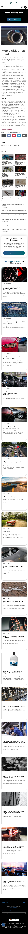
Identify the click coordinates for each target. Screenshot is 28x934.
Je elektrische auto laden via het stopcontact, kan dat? (13, 602)
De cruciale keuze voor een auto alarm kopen (13, 567)
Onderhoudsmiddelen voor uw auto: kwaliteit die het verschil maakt (12, 673)
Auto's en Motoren (14, 19)
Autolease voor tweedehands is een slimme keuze (14, 882)
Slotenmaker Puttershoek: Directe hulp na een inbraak (14, 219)
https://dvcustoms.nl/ (7, 129)
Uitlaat (9, 145)
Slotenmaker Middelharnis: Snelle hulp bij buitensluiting (11, 224)
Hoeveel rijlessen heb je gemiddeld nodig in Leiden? (14, 322)
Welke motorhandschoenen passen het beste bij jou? (14, 777)
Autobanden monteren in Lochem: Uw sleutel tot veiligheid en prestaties (13, 813)
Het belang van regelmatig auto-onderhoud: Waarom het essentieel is (14, 743)
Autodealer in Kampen (10, 496)
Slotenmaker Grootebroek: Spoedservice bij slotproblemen (5, 175)
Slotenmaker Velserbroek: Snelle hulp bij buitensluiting (14, 214)
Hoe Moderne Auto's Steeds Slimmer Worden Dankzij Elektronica (11, 288)
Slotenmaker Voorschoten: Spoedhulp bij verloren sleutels (7, 197)
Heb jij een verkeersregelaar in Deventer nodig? (12, 462)
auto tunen (4, 145)
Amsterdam (6, 531)
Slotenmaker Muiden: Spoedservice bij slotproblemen (14, 210)
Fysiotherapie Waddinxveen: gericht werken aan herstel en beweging (7, 163)
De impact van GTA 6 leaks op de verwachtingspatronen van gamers (19, 198)
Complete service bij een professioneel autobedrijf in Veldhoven (11, 393)
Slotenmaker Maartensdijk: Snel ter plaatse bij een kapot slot (13, 205)
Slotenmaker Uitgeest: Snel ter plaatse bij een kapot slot (20, 174)
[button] (22, 7)
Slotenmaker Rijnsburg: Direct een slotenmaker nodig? (20, 186)
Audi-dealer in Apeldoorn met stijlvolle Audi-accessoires (12, 427)
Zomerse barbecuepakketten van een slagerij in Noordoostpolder (20, 163)
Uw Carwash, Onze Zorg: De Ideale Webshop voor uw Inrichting (13, 847)
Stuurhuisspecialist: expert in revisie (14, 706)
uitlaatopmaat (15, 145)
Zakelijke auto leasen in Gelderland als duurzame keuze (13, 357)
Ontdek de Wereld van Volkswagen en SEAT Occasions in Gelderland (14, 637)
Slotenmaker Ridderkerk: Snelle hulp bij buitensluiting (14, 229)
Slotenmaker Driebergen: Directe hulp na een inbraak (7, 186)
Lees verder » (5, 207)
